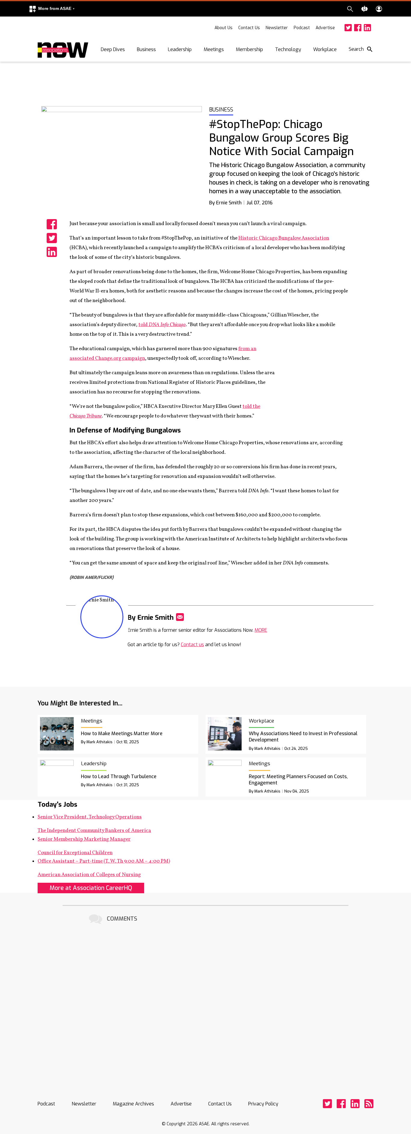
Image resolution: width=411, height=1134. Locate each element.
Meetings (214, 49)
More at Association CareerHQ (91, 888)
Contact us (192, 644)
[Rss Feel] (368, 1103)
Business (146, 49)
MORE (261, 630)
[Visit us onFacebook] (357, 27)
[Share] (52, 224)
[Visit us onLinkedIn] (367, 27)
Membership (249, 49)
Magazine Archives (133, 1104)
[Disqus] (205, 1001)
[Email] (180, 617)
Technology (288, 49)
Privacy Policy (263, 1104)
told (162, 324)
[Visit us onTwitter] (348, 27)
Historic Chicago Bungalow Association (283, 238)
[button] (52, 9)
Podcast (302, 28)
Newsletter (277, 28)
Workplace (325, 49)
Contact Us (249, 28)
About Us (224, 28)
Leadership (180, 49)
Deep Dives (113, 49)
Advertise (325, 28)
